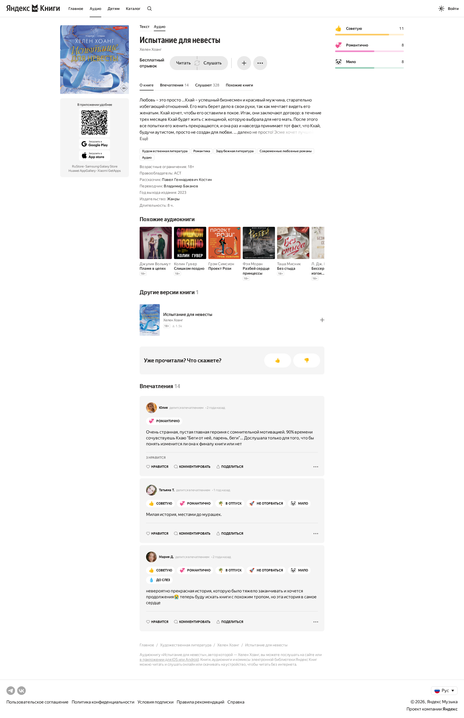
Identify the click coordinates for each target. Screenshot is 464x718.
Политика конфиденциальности (103, 702)
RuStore (78, 166)
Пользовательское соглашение (37, 702)
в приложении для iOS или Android (169, 659)
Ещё (144, 138)
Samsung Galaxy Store (101, 166)
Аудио (95, 8)
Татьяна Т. (167, 490)
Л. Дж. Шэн (321, 264)
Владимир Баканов (181, 186)
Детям (113, 8)
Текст (145, 26)
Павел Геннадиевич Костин (187, 179)
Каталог (133, 8)
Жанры (173, 199)
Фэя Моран (253, 264)
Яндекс (450, 709)
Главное (75, 8)
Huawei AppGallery (82, 171)
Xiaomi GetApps (109, 171)
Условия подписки (155, 702)
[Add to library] (322, 320)
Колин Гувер (185, 264)
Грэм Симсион (221, 264)
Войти (453, 8)
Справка (235, 702)
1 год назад (221, 490)
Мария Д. (166, 557)
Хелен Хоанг (151, 49)
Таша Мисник (289, 264)
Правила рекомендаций (200, 702)
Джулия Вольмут (155, 264)
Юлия (163, 408)
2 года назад (216, 408)
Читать (183, 62)
